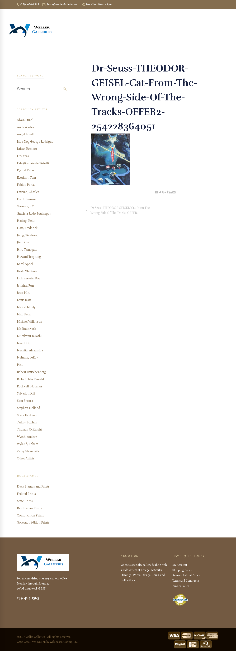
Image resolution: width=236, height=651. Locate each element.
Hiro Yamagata (27, 250)
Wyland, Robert (27, 444)
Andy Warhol (26, 127)
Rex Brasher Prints (29, 508)
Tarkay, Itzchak (27, 422)
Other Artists (25, 458)
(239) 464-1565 (29, 4)
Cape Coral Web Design (31, 641)
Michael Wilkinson (29, 322)
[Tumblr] (167, 192)
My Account (179, 564)
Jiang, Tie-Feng (27, 235)
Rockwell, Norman (29, 386)
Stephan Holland (28, 408)
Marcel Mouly (26, 307)
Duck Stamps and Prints (33, 486)
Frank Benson (26, 199)
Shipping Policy (182, 570)
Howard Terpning (29, 257)
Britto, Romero (27, 149)
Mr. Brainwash (26, 329)
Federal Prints (26, 494)
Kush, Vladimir (27, 271)
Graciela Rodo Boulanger (34, 214)
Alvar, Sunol (25, 120)
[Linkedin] (170, 192)
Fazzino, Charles (28, 192)
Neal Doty (24, 343)
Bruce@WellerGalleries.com (62, 4)
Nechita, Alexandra (30, 350)
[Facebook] (156, 192)
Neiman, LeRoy (27, 357)
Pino (20, 365)
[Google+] (164, 192)
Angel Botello (26, 134)
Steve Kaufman (27, 415)
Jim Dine (23, 242)
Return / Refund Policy (186, 575)
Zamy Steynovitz (28, 451)
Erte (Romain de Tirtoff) (33, 163)
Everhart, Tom (26, 178)
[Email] (174, 192)
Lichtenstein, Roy (28, 278)
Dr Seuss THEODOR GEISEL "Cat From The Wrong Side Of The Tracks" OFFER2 (120, 210)
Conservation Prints (30, 515)
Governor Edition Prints (33, 522)
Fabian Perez (26, 185)
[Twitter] (159, 192)
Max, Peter (24, 314)
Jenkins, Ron (25, 286)
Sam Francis (25, 401)
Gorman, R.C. (26, 206)
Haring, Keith (26, 221)
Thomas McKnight (29, 429)
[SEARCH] (65, 89)
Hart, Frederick (27, 228)
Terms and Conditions (186, 580)
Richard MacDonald (30, 379)
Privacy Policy (180, 586)
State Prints (25, 501)
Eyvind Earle (25, 170)
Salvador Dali (26, 393)
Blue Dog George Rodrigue (35, 141)
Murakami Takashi (29, 336)
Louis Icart (24, 300)
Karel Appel (25, 264)
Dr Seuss (23, 156)
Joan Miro (23, 293)
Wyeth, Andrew (27, 437)
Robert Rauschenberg (31, 372)
